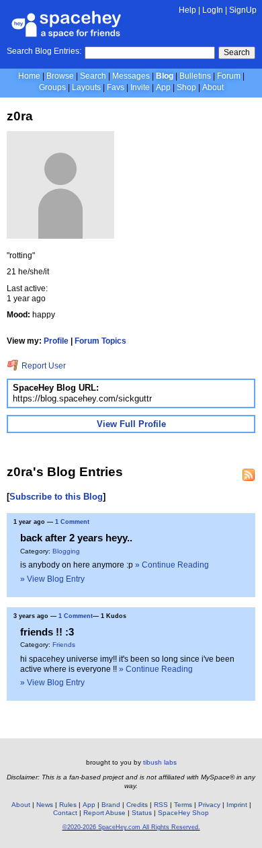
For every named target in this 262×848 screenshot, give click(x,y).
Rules (68, 804)
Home (29, 76)
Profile (56, 341)
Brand (110, 804)
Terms (183, 804)
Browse (60, 76)
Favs (115, 87)
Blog (164, 76)
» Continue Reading (172, 565)
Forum (229, 76)
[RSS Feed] (248, 475)
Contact (65, 812)
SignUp (243, 10)
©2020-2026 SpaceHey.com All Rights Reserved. (131, 827)
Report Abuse (104, 812)
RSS (161, 804)
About (213, 87)
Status (142, 812)
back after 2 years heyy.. (76, 537)
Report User (42, 366)
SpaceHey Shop (183, 812)
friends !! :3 (47, 632)
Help (187, 10)
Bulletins (195, 76)
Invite (140, 87)
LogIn (212, 10)
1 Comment (72, 521)
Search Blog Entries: (44, 51)
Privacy (209, 804)
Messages (131, 76)
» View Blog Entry (52, 579)
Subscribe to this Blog (56, 497)
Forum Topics (100, 341)
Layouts (86, 87)
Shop (186, 87)
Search (237, 52)
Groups (52, 87)
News (44, 804)
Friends (63, 644)
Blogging (66, 551)
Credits (137, 804)
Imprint (236, 804)
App (163, 87)
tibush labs (160, 762)
